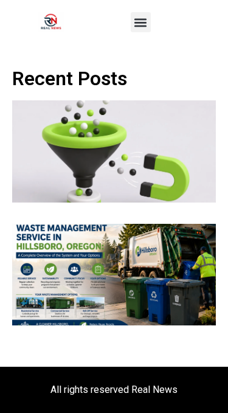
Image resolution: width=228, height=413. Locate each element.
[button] (141, 22)
